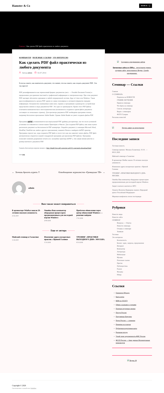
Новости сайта (117, 217)
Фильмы (120, 272)
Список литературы (124, 109)
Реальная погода (122, 332)
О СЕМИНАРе (117, 94)
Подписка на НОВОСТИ (126, 97)
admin (29, 73)
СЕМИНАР (116, 220)
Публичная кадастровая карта (126, 328)
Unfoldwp (33, 388)
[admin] (19, 188)
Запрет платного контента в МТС (124, 186)
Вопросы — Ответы (124, 223)
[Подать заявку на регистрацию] (132, 127)
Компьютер (25, 58)
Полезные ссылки (42, 58)
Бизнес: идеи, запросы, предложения (130, 243)
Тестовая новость (118, 146)
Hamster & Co (21, 5)
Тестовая (115, 234)
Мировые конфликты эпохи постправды (126, 196)
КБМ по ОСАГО (122, 301)
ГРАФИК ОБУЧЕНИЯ (125, 100)
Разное (119, 269)
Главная (115, 91)
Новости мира (117, 214)
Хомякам (120, 231)
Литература (121, 252)
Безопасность (122, 240)
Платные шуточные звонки (125, 309)
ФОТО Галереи (122, 114)
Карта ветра (120, 297)
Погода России (121, 313)
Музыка (120, 257)
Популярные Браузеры (124, 317)
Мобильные (121, 254)
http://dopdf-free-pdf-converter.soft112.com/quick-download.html (68, 148)
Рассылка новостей (119, 117)
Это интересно (60, 58)
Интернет (120, 246)
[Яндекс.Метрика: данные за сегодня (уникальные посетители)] (132, 361)
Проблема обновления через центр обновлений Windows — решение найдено (89, 212)
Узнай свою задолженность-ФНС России (130, 336)
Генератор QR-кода (122, 293)
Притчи (119, 263)
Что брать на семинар (125, 106)
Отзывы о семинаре (124, 229)
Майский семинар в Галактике (25, 237)
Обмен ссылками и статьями (126, 305)
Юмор (119, 275)
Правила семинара (123, 103)
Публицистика (122, 266)
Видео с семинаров (124, 111)
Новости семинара (123, 226)
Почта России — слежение (125, 320)
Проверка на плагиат (123, 324)
